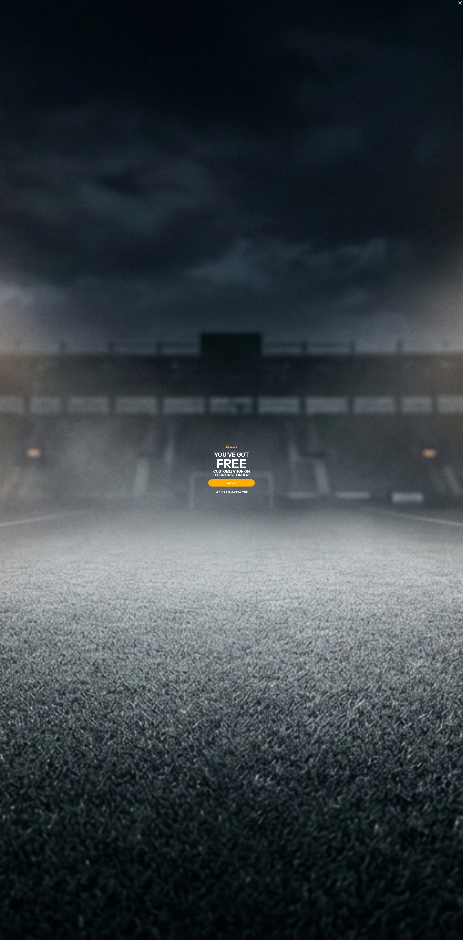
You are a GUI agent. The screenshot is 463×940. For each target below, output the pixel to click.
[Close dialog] (460, 3)
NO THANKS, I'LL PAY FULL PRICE (232, 492)
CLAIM (231, 483)
